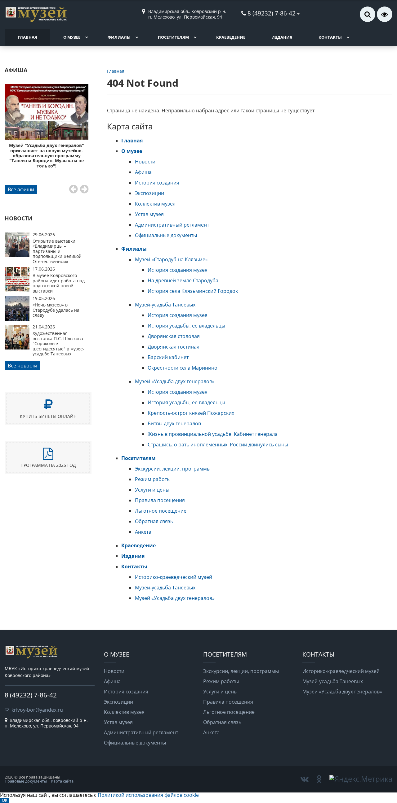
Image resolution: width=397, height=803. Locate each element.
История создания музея (177, 270)
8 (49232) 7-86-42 (272, 13)
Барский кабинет (168, 357)
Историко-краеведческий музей (173, 577)
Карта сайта (62, 781)
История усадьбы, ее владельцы (186, 325)
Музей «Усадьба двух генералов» (175, 381)
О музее (71, 37)
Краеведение (230, 37)
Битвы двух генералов (174, 423)
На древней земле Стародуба (183, 280)
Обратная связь (154, 521)
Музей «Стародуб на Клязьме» (171, 259)
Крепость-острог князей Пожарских (191, 413)
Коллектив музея (155, 203)
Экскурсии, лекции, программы (173, 468)
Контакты (330, 37)
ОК (4, 800)
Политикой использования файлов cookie (148, 795)
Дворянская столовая (174, 336)
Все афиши (21, 189)
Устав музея (149, 214)
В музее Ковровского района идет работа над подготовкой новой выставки (59, 282)
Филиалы (119, 37)
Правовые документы (26, 781)
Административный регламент (172, 224)
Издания (281, 37)
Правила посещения (160, 500)
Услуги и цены (152, 489)
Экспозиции (149, 193)
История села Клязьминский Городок (193, 291)
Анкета (143, 531)
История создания (157, 182)
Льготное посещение (160, 510)
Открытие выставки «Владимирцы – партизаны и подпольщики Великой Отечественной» (57, 251)
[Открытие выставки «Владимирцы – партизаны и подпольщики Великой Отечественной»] (17, 255)
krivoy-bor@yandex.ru (37, 709)
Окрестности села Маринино (182, 367)
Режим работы (153, 479)
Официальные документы (166, 235)
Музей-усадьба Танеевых (165, 304)
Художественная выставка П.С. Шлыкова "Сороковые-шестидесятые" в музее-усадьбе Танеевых (58, 343)
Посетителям (173, 37)
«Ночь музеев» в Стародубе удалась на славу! (56, 310)
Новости (145, 161)
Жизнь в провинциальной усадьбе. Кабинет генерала (213, 434)
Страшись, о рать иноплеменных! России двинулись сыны (218, 444)
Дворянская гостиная (173, 346)
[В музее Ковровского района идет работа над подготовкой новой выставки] (17, 289)
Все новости (22, 365)
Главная (27, 37)
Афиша (143, 172)
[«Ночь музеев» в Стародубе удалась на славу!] (17, 319)
